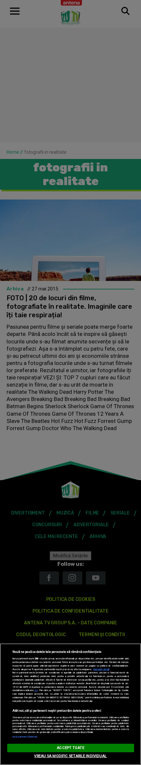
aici (36, 690)
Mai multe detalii (101, 669)
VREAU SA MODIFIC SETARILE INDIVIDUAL (70, 756)
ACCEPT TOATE (70, 748)
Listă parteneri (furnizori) (24, 736)
